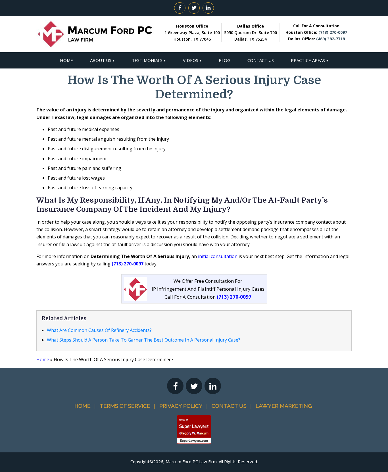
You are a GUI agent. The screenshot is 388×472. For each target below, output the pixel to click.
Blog (224, 60)
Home (66, 60)
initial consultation (217, 256)
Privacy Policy (181, 406)
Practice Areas (308, 60)
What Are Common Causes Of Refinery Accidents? (99, 330)
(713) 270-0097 (332, 32)
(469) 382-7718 (330, 38)
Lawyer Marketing (284, 406)
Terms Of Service (125, 406)
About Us (100, 60)
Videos (190, 60)
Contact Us (260, 60)
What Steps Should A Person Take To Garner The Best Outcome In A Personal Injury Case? (143, 340)
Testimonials (147, 60)
